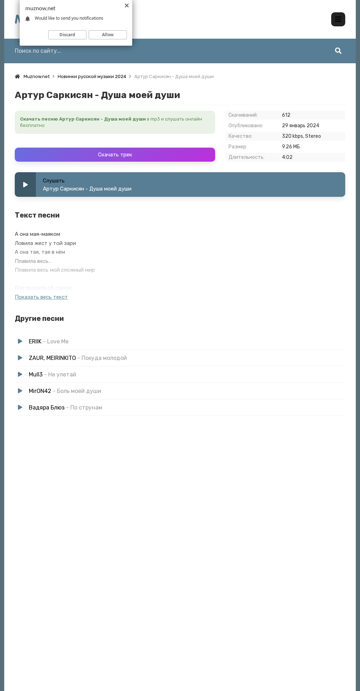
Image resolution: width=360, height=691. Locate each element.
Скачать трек (115, 154)
